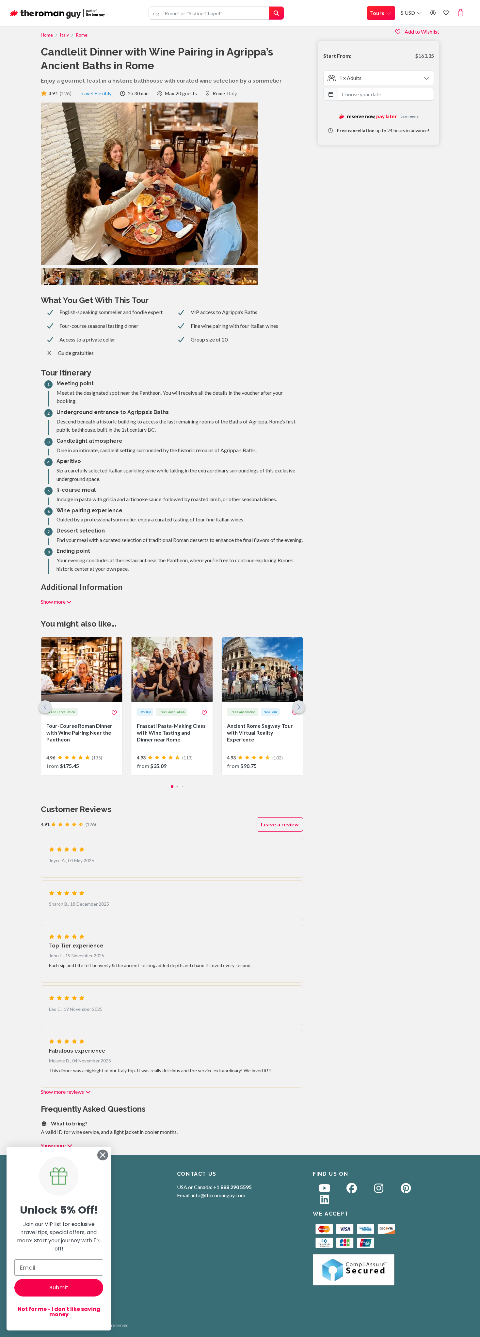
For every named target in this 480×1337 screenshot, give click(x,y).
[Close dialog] (102, 1155)
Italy (64, 35)
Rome (82, 35)
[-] (246, 276)
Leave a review (280, 824)
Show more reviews (63, 1092)
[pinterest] (405, 1190)
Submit (58, 1287)
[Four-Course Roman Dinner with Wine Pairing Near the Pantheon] (81, 706)
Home (47, 35)
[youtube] (324, 1190)
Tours (378, 13)
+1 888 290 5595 (232, 1187)
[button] (461, 13)
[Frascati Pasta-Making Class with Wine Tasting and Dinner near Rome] (172, 706)
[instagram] (378, 1190)
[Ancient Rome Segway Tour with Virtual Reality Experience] (262, 706)
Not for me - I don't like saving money (59, 1311)
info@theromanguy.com (218, 1195)
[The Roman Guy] (57, 13)
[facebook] (351, 1190)
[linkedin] (324, 1201)
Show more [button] (53, 601)
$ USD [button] (408, 12)
